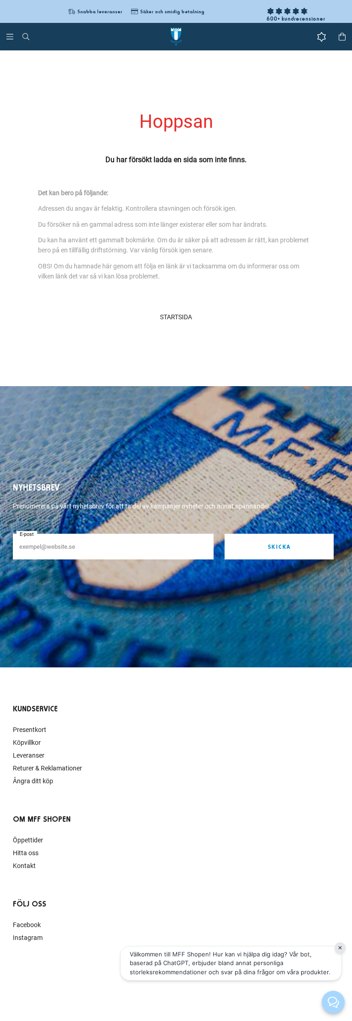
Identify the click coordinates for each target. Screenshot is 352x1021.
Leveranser (28, 755)
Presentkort (29, 729)
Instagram (28, 937)
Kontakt (24, 865)
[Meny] (9, 36)
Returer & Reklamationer (47, 768)
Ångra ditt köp (33, 781)
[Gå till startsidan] (176, 36)
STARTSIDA (176, 317)
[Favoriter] (321, 37)
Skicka (279, 546)
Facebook (27, 924)
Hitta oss (25, 853)
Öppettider (28, 840)
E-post (27, 534)
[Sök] (25, 36)
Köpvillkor (27, 742)
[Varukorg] (342, 36)
